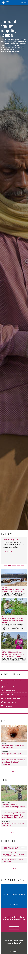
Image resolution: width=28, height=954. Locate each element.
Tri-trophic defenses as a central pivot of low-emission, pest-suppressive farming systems (13, 847)
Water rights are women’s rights (11, 753)
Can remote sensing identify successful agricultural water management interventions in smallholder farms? (13, 814)
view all (14, 771)
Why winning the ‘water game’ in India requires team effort (13, 746)
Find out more (7, 551)
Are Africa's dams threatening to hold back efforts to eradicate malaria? (13, 590)
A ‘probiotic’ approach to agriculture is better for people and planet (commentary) (13, 761)
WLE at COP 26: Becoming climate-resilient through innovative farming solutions (12, 620)
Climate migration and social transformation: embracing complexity (13, 805)
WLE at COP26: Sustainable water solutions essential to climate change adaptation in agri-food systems (13, 654)
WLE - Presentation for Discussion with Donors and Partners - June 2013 (12, 860)
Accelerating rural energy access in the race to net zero (13, 824)
